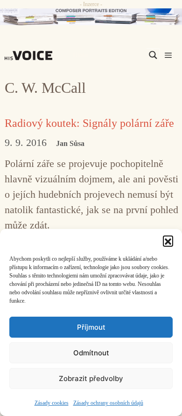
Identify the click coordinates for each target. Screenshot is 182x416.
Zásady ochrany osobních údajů (108, 403)
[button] (168, 240)
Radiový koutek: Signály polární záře (89, 123)
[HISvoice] (31, 55)
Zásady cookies (52, 403)
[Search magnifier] (153, 55)
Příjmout (91, 327)
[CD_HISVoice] (91, 16)
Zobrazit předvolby (91, 378)
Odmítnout (91, 352)
